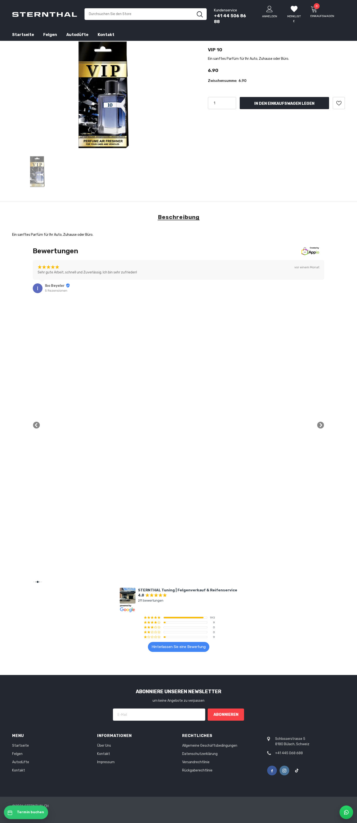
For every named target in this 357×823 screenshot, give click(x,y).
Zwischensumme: (222, 81)
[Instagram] (284, 770)
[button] (36, 425)
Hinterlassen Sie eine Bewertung (179, 647)
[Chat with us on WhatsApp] (346, 812)
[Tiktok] (297, 770)
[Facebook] (272, 770)
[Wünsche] (339, 103)
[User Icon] (269, 8)
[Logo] (44, 14)
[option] (104, 95)
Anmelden (269, 16)
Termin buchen (30, 812)
